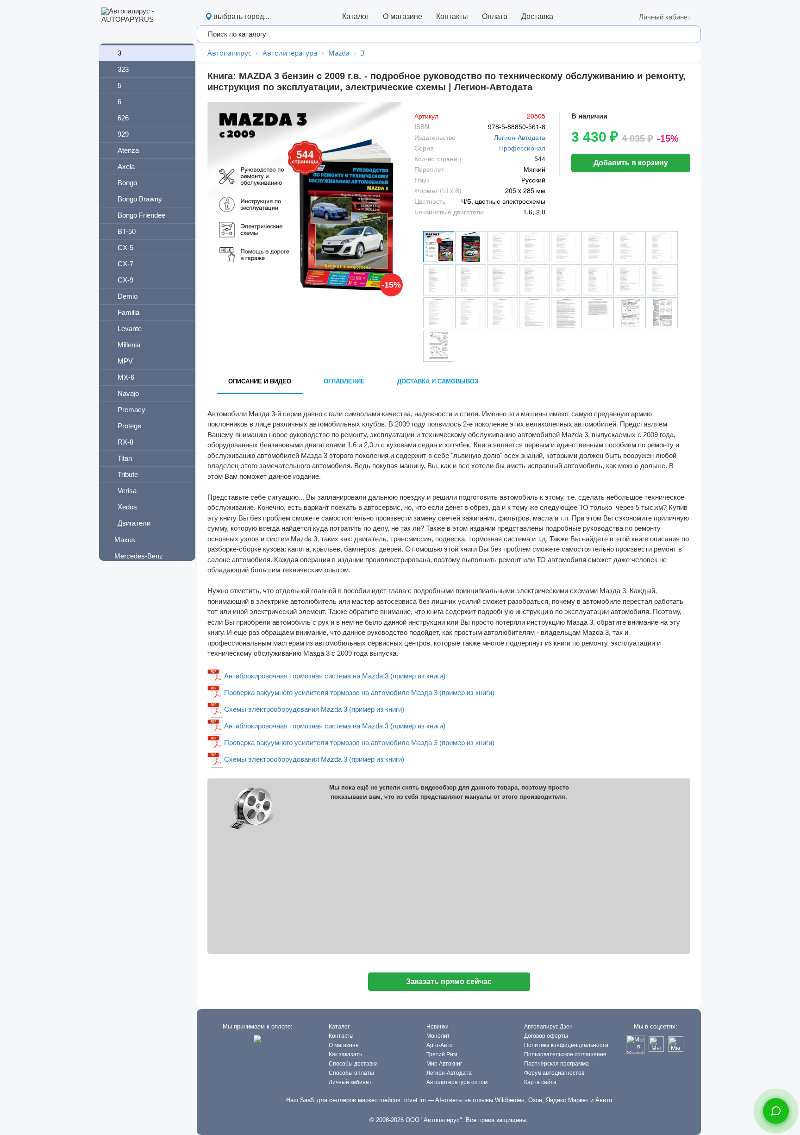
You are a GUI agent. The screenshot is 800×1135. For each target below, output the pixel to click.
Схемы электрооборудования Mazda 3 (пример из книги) (314, 709)
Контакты (452, 16)
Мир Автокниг (444, 1063)
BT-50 (127, 231)
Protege (129, 426)
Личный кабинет (665, 17)
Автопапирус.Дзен (548, 1026)
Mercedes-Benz (138, 556)
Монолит (438, 1036)
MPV (125, 361)
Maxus (124, 540)
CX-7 (125, 264)
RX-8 (125, 442)
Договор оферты (546, 1036)
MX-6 (126, 377)
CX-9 (125, 280)
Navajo (128, 393)
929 (123, 134)
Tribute (128, 474)
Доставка (537, 16)
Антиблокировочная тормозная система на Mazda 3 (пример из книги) (334, 676)
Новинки (437, 1026)
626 (123, 118)
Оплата (494, 16)
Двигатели (134, 523)
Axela (126, 166)
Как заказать (345, 1054)
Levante (130, 328)
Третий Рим (441, 1054)
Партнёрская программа (556, 1063)
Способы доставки (353, 1063)
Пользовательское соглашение (565, 1054)
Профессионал (522, 147)
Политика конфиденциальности (566, 1045)
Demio (128, 296)
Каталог (355, 16)
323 (123, 69)
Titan (125, 458)
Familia (128, 312)
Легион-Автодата (449, 1073)
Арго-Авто (439, 1045)
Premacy (131, 410)
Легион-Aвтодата (519, 137)
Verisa (127, 491)
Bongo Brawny (140, 199)
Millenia (129, 345)
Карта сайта (540, 1082)
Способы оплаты (351, 1073)
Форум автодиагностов (554, 1073)
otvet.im (415, 1100)
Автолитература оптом (457, 1082)
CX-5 (125, 247)
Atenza (128, 150)
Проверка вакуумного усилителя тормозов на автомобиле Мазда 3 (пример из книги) (359, 692)
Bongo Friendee (141, 215)
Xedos (127, 507)
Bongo (127, 183)
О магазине (402, 16)
